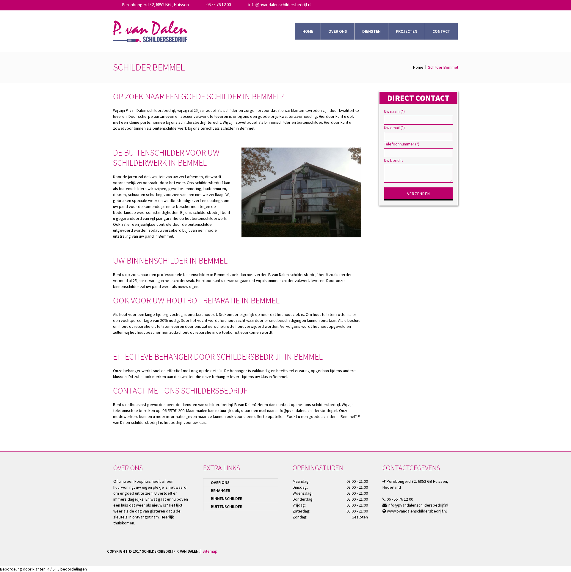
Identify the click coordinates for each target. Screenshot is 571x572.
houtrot (210, 314)
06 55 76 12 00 (218, 4)
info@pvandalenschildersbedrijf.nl (279, 4)
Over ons (220, 482)
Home (418, 67)
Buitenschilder (226, 506)
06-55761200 (173, 410)
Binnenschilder (226, 498)
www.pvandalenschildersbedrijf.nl (417, 511)
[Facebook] (460, 551)
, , (155, 4)
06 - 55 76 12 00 (400, 499)
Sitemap (210, 551)
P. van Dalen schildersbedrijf (150, 110)
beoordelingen (72, 569)
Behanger (220, 490)
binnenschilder (196, 274)
